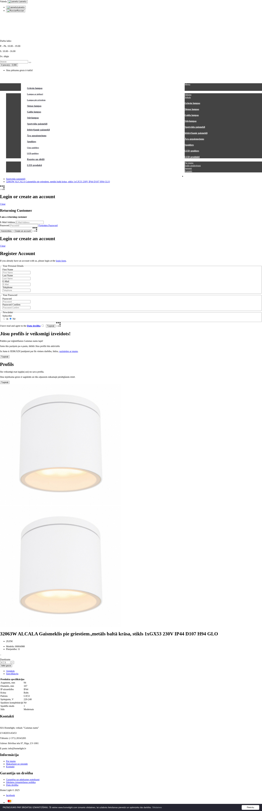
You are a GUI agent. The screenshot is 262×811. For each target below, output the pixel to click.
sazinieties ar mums (68, 351)
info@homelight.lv (9, 25)
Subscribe (7, 316)
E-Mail (5, 281)
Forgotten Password (48, 225)
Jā (7, 319)
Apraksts (10, 671)
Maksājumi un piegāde (17, 764)
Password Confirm (11, 304)
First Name (7, 269)
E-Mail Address (7, 222)
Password (4, 225)
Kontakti (10, 766)
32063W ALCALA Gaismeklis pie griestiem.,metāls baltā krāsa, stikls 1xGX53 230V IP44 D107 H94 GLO (58, 181)
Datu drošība (12, 785)
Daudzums (5, 659)
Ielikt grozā (6, 666)
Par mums (11, 761)
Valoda (3, 1)
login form (61, 260)
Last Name (7, 275)
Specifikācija (12, 673)
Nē (13, 319)
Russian (20, 11)
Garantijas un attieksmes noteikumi (22, 779)
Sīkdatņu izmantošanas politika (21, 782)
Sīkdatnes (157, 807)
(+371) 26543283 (8, 30)
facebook (10, 795)
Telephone (7, 287)
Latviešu (22, 1)
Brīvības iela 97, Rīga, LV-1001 (15, 35)
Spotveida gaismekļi (15, 179)
